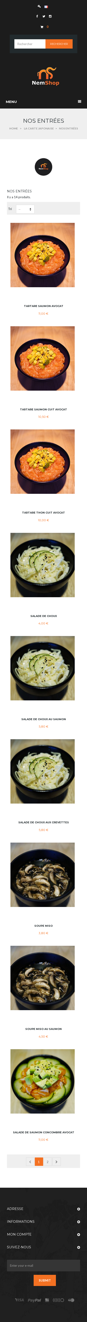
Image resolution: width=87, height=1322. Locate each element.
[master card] (34, 1300)
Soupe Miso (43, 925)
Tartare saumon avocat (43, 306)
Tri (10, 209)
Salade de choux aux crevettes (43, 822)
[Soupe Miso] (43, 875)
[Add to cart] (43, 295)
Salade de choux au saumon (43, 719)
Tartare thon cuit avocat (43, 512)
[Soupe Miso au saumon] (43, 978)
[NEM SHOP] (44, 76)
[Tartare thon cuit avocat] (43, 461)
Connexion (40, 6)
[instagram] (50, 16)
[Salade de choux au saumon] (43, 668)
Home (13, 128)
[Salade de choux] (43, 565)
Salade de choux (43, 616)
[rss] (71, 1300)
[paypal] (58, 1300)
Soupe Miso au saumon (43, 1029)
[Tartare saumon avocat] (43, 255)
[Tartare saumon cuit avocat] (43, 358)
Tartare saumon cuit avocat (43, 409)
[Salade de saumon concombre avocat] (43, 1081)
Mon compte (19, 1234)
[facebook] (37, 16)
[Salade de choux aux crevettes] (43, 771)
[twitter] (43, 16)
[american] (47, 1300)
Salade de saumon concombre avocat (43, 1132)
